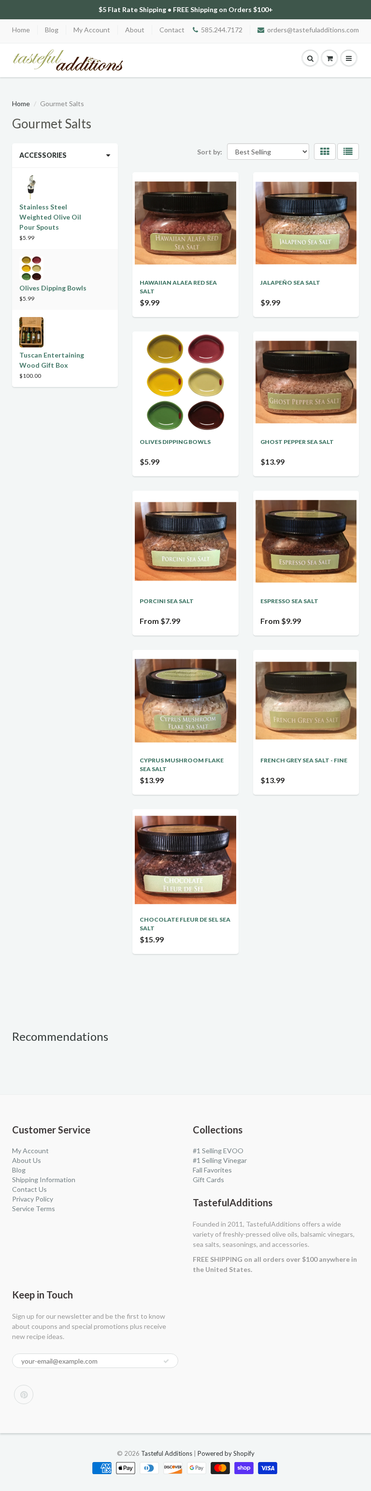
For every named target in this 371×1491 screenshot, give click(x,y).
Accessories (43, 155)
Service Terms (33, 1208)
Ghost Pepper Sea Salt (297, 441)
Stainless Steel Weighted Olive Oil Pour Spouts (50, 217)
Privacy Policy (32, 1199)
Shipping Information (43, 1179)
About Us (26, 1160)
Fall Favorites (212, 1170)
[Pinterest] (23, 1394)
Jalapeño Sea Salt (290, 282)
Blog (51, 30)
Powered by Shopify (226, 1453)
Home (21, 30)
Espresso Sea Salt (289, 601)
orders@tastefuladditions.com (313, 30)
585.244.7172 (222, 30)
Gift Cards (208, 1179)
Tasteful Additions (166, 1453)
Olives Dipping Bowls (175, 441)
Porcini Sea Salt (167, 601)
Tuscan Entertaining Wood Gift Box (51, 360)
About (134, 30)
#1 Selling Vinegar (220, 1160)
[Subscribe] (166, 1361)
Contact (172, 30)
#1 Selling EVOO (218, 1150)
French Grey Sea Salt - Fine (303, 760)
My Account (91, 30)
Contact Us (29, 1189)
